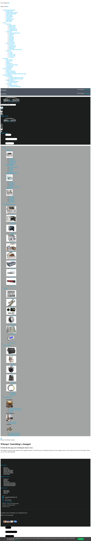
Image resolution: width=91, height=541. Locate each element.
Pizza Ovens (12, 259)
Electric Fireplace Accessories (14, 433)
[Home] (1, 438)
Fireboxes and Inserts (13, 422)
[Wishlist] (2, 112)
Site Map (5, 480)
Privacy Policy (6, 474)
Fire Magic (11, 169)
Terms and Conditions (8, 472)
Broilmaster (11, 168)
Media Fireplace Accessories (14, 435)
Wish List (5, 493)
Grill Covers (12, 355)
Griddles (12, 268)
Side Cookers (12, 242)
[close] (8, 2)
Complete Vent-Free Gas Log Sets (15, 409)
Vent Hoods (12, 277)
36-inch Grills (11, 200)
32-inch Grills (11, 199)
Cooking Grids (12, 334)
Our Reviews (6, 481)
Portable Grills (12, 160)
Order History (6, 491)
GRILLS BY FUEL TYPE (11, 173)
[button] (46, 10)
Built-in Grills (12, 158)
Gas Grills (11, 181)
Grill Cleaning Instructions (9, 485)
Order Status (3, 90)
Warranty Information (8, 470)
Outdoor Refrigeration (12, 233)
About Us (5, 467)
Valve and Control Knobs (12, 325)
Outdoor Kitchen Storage (12, 223)
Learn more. (17, 539)
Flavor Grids (12, 298)
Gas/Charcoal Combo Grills (14, 186)
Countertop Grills (12, 161)
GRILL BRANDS (10, 165)
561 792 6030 (87, 89)
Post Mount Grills (12, 162)
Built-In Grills (12, 214)
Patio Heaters (12, 285)
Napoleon (11, 170)
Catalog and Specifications (9, 482)
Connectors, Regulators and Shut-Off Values (13, 393)
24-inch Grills (11, 196)
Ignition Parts (12, 315)
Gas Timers (13, 373)
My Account (6, 490)
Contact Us (5, 479)
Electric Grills (11, 163)
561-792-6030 (8, 500)
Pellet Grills (11, 185)
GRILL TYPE (9, 150)
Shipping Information (8, 471)
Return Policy (6, 469)
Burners (12, 306)
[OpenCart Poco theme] (9, 121)
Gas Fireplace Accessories (14, 434)
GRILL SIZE (9, 188)
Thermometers (12, 342)
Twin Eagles (11, 172)
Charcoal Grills (12, 183)
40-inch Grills (11, 201)
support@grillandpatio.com (11, 497)
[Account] (2, 110)
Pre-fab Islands (12, 251)
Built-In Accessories (12, 364)
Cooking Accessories (12, 383)
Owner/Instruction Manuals (9, 484)
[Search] (2, 108)
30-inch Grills (11, 197)
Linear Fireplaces (12, 423)
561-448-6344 (87, 93)
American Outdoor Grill (13, 167)
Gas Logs (11, 412)
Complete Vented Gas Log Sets (15, 408)
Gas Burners (11, 410)
